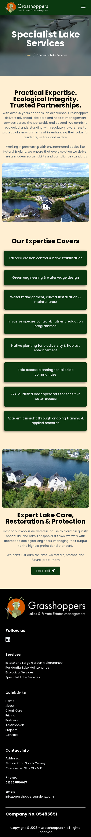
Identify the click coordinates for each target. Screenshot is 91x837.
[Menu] (83, 7)
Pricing (10, 715)
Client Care (14, 710)
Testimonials (15, 725)
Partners (12, 720)
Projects (11, 730)
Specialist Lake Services (23, 677)
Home (27, 55)
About (10, 706)
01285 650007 (16, 782)
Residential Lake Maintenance (27, 667)
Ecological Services (19, 672)
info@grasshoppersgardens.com (30, 796)
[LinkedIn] (8, 639)
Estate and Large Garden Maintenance (34, 663)
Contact (12, 735)
